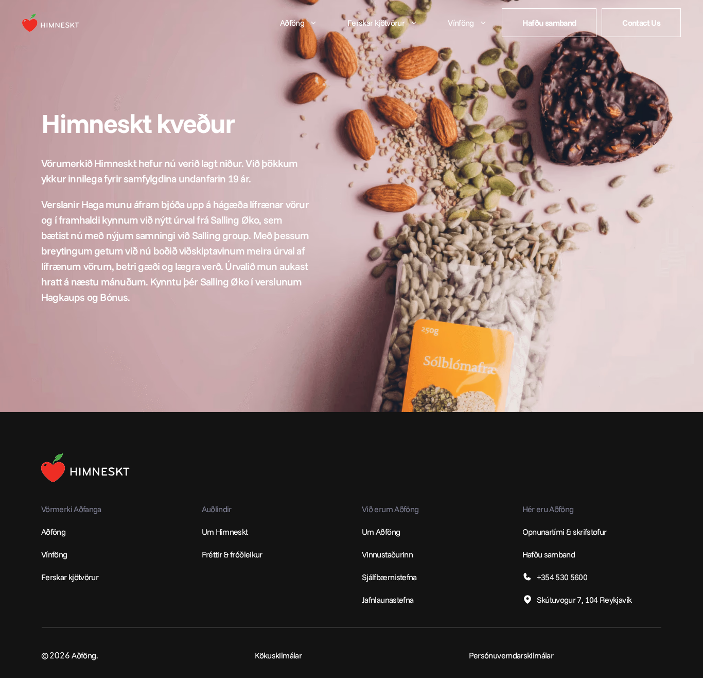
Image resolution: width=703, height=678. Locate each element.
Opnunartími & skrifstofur (564, 532)
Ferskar (54, 577)
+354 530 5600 (562, 577)
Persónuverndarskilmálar (511, 655)
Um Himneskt (225, 532)
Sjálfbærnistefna (389, 577)
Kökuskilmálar (278, 655)
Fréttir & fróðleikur (232, 554)
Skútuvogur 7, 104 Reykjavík (584, 600)
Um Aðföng (381, 532)
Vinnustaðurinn (387, 554)
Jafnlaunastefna (387, 600)
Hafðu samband (548, 554)
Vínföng (54, 554)
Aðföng (53, 532)
